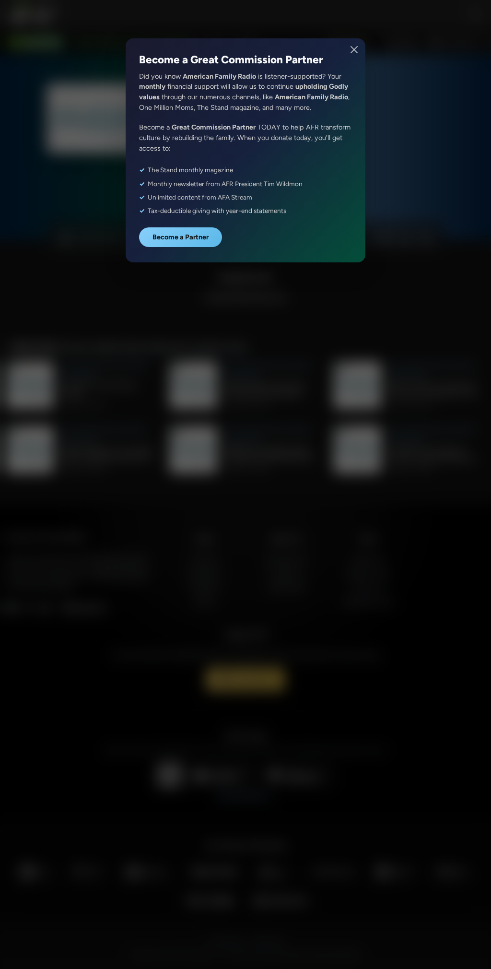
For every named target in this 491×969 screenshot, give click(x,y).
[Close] (354, 49)
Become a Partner (180, 237)
